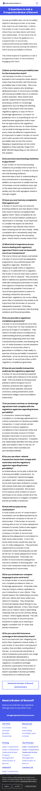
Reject (6, 786)
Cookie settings (30, 786)
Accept (17, 786)
